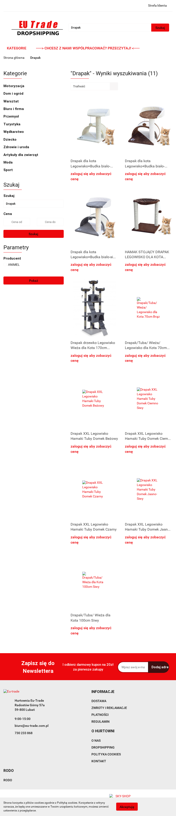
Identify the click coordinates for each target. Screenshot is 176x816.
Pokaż (33, 280)
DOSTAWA (98, 701)
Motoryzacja (14, 86)
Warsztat (11, 101)
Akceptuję (127, 807)
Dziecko (10, 139)
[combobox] (94, 86)
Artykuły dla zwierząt (21, 155)
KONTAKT (98, 761)
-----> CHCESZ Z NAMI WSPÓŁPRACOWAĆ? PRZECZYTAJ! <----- (88, 48)
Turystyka (12, 124)
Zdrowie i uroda (16, 147)
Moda (8, 162)
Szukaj (33, 234)
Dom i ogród (13, 93)
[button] (102, 692)
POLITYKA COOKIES (106, 754)
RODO (7, 780)
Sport (8, 170)
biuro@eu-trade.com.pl (32, 725)
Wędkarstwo (14, 132)
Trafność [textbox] (79, 86)
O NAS (96, 740)
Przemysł (11, 116)
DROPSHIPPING (103, 747)
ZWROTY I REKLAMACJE (109, 708)
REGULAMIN (100, 721)
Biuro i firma (14, 109)
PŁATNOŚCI (100, 715)
